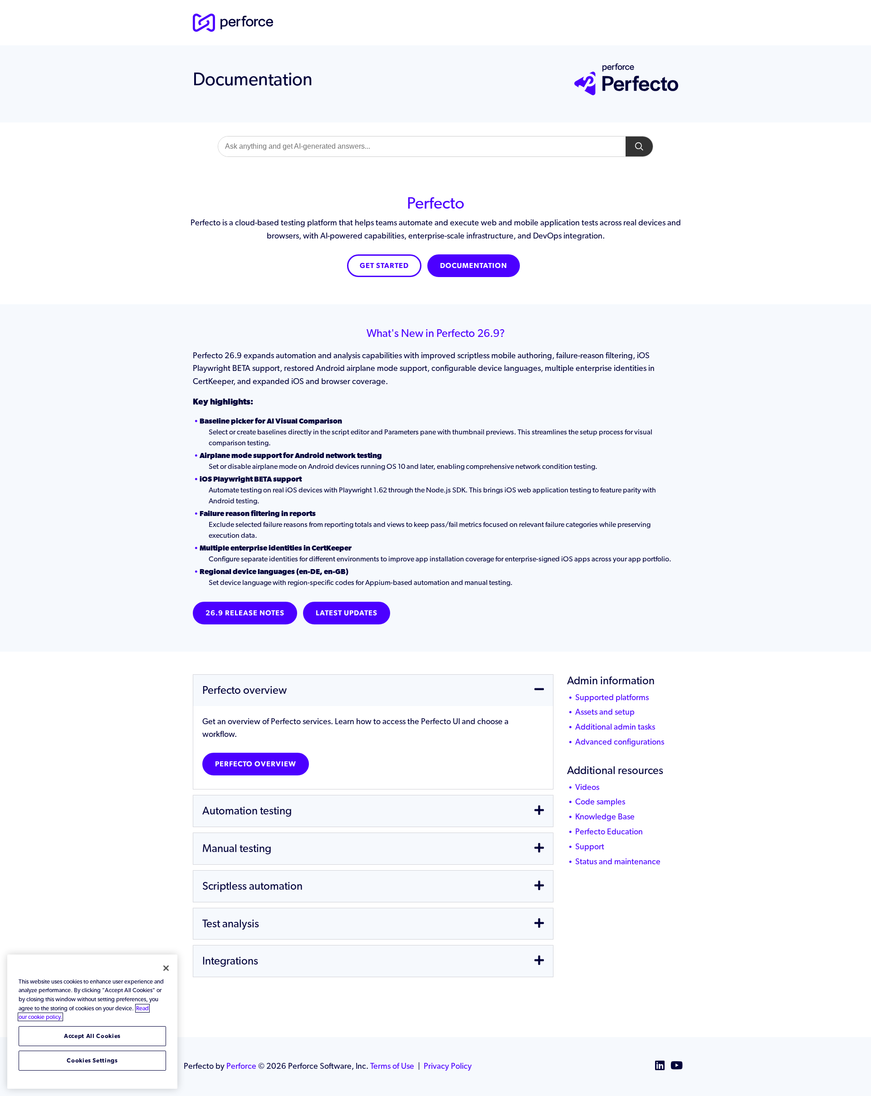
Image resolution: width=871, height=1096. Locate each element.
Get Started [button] (384, 265)
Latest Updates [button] (346, 613)
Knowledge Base (605, 816)
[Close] (166, 968)
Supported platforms (612, 697)
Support (589, 846)
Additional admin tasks (615, 726)
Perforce (241, 1066)
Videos (587, 787)
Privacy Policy (448, 1066)
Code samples (600, 801)
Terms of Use (392, 1066)
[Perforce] (233, 21)
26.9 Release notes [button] (245, 613)
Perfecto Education (609, 831)
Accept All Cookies (92, 1036)
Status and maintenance (618, 861)
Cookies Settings (92, 1060)
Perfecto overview (255, 764)
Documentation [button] (473, 265)
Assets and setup (605, 711)
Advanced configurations (619, 741)
